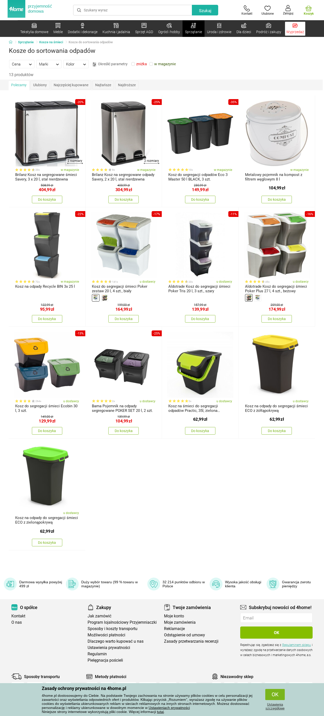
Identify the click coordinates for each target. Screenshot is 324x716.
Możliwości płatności (106, 635)
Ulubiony (40, 85)
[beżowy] (104, 297)
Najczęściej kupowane (71, 85)
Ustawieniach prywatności (169, 708)
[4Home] (12, 42)
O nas (16, 622)
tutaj (160, 712)
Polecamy (19, 85)
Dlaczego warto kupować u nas (116, 641)
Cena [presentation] (16, 64)
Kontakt (18, 616)
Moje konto (174, 616)
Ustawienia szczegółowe (275, 706)
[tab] (22, 64)
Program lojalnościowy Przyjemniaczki (122, 622)
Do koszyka (47, 199)
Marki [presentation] (43, 64)
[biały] (95, 297)
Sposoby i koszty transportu (112, 629)
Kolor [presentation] (70, 64)
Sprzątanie (26, 42)
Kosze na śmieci (51, 42)
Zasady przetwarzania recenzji (191, 641)
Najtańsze (103, 85)
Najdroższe (127, 85)
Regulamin (97, 654)
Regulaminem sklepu (296, 645)
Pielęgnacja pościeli (105, 660)
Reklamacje (174, 629)
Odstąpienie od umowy (184, 635)
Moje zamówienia (180, 622)
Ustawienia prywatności (109, 648)
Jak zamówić (99, 616)
